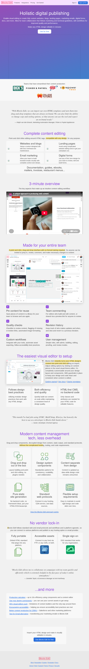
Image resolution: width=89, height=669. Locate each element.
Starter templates (73, 382)
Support (40, 666)
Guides (44, 662)
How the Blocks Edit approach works (44, 512)
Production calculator (17, 597)
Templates (51, 662)
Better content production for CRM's (23, 610)
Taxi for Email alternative (18, 614)
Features (17, 2)
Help (35, 666)
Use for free (44, 31)
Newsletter (38, 662)
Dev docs (62, 382)
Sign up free (83, 2)
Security (57, 666)
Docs (56, 662)
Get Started (40, 2)
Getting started (51, 382)
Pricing (33, 2)
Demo (31, 666)
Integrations (25, 2)
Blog (32, 662)
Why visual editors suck (18, 604)
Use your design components (20, 601)
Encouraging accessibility (19, 607)
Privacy (51, 666)
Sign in (74, 2)
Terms (46, 666)
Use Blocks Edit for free (44, 640)
